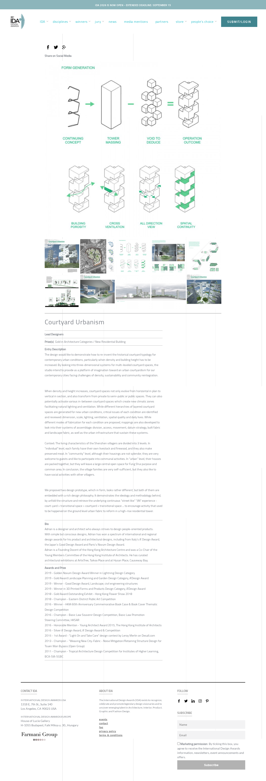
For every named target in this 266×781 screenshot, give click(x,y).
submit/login (239, 21)
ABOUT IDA (106, 691)
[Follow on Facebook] (180, 701)
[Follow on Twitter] (187, 701)
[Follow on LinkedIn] (194, 701)
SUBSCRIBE (184, 713)
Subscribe (211, 765)
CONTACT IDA (29, 691)
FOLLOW (182, 691)
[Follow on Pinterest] (209, 701)
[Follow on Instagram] (201, 701)
